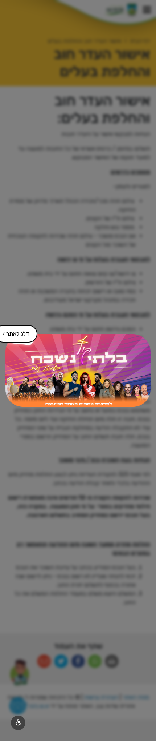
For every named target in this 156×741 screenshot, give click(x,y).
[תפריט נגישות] (18, 723)
